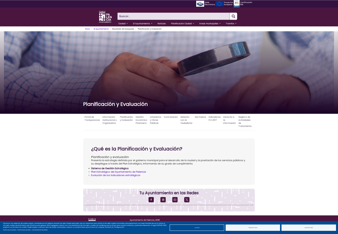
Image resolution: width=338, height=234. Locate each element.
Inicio (87, 29)
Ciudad (122, 23)
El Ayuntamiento (142, 23)
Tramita (230, 23)
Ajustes (197, 227)
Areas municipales (209, 23)
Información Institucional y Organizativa (109, 120)
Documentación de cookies (40, 230)
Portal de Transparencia (92, 118)
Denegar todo (252, 227)
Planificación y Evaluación (126, 118)
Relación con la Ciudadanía (186, 120)
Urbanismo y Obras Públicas (155, 120)
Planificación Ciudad (181, 23)
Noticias (162, 23)
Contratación (171, 117)
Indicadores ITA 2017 (214, 118)
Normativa (200, 117)
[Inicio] (105, 16)
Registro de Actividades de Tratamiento (245, 121)
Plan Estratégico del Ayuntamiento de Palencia (118, 171)
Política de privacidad (9, 230)
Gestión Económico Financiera (141, 120)
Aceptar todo (309, 227)
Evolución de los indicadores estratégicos (115, 175)
